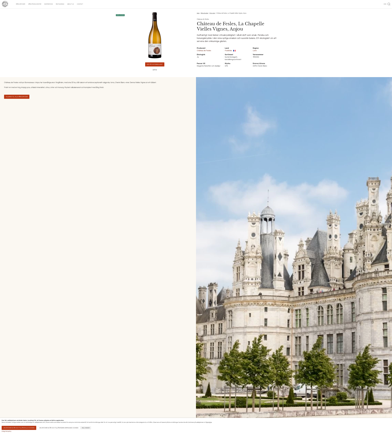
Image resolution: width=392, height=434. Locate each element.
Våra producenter (34, 4)
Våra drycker (20, 4)
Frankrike (228, 50)
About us (70, 4)
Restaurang (60, 4)
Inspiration (48, 4)
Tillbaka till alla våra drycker (17, 96)
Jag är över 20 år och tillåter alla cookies (19, 428)
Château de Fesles (204, 50)
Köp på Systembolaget (155, 64)
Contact (80, 4)
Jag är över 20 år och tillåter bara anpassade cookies (58, 428)
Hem (198, 13)
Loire (255, 50)
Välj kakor (86, 428)
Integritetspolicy (6, 431)
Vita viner (212, 13)
